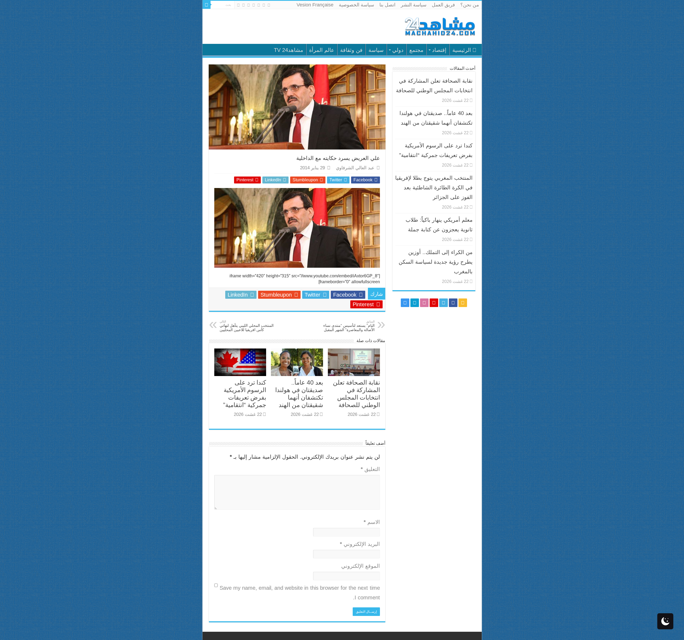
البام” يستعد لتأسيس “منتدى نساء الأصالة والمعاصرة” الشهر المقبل (349, 326)
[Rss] (269, 5)
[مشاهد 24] (439, 25)
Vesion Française (315, 4)
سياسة (376, 50)
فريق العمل (443, 4)
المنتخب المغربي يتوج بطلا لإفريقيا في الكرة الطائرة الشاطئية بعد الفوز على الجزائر (434, 187)
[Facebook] (264, 5)
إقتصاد (439, 50)
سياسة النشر (413, 4)
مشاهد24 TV (288, 50)
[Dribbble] (249, 5)
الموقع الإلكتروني (360, 566)
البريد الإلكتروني (360, 544)
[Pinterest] (254, 5)
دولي (397, 50)
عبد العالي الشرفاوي (355, 167)
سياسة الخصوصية (356, 4)
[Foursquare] (244, 5)
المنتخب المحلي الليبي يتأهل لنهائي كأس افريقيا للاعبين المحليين (247, 326)
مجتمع (416, 50)
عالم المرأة (321, 50)
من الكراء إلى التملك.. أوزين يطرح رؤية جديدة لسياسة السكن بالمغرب (436, 261)
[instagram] (238, 5)
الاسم (372, 522)
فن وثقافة (351, 50)
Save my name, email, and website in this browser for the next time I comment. (300, 592)
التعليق (370, 469)
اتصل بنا (387, 4)
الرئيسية (461, 50)
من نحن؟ (469, 4)
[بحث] (207, 5)
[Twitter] (259, 5)
